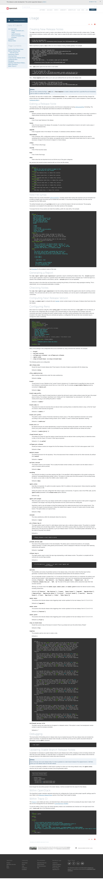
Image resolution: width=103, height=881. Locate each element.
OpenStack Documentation (19, 20)
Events (23, 864)
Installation (11, 39)
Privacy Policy (55, 867)
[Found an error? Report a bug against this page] (94, 24)
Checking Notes (12, 56)
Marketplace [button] (71, 10)
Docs (82, 10)
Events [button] (56, 10)
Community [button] (63, 10)
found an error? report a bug (85, 848)
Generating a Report (13, 54)
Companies (24, 867)
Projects (8, 862)
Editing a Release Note (14, 51)
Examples (13, 37)
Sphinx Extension (15, 34)
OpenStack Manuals (41, 862)
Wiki (38, 867)
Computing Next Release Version (16, 57)
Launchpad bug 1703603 (61, 803)
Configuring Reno (34, 100)
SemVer (57, 301)
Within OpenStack (13, 64)
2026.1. (45, 2)
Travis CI (34, 802)
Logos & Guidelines (56, 864)
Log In (92, 9)
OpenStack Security (11, 864)
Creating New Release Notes (15, 49)
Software (42, 10)
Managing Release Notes (45, 795)
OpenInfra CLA (55, 869)
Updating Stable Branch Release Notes (18, 62)
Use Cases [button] (49, 10)
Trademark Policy (56, 866)
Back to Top (93, 1)
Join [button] (87, 10)
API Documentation (41, 866)
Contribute (24, 869)
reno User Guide (12, 29)
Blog (78, 10)
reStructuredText (79, 107)
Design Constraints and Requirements (21, 30)
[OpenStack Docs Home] (9, 20)
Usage (13, 32)
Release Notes (12, 40)
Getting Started (40, 864)
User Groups (24, 862)
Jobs (23, 866)
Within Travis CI (12, 66)
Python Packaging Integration (19, 35)
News (8, 867)
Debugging (11, 61)
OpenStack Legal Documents (63, 848)
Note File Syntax (14, 52)
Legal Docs (55, 862)
